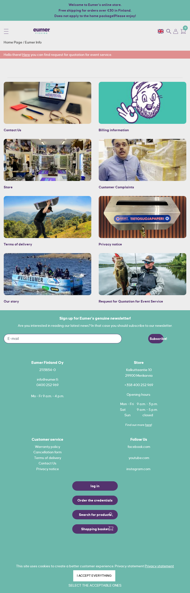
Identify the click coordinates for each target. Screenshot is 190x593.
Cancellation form (47, 452)
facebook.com (139, 447)
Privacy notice (110, 244)
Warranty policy (47, 447)
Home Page (13, 42)
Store (8, 187)
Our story (11, 301)
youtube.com (139, 458)
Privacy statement (159, 566)
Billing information (114, 130)
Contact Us (12, 130)
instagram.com (138, 469)
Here (26, 55)
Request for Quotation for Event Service (131, 301)
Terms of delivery (18, 244)
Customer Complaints (116, 187)
